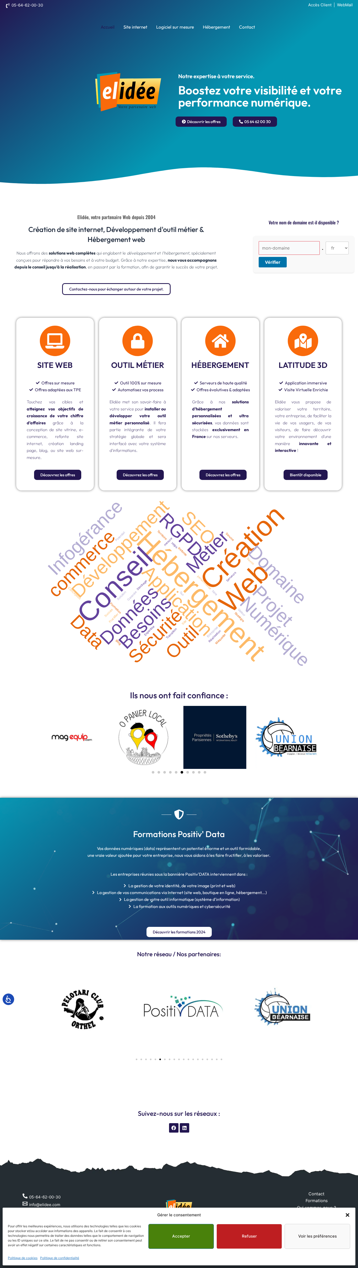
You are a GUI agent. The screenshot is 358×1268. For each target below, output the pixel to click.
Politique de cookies (22, 1258)
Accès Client (320, 4)
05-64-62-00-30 (27, 5)
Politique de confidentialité (59, 1258)
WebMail (345, 4)
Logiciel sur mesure (175, 27)
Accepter (181, 1236)
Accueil (108, 27)
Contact (247, 27)
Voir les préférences (317, 1236)
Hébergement (216, 27)
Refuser (249, 1236)
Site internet (135, 27)
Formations (317, 1200)
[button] (347, 1215)
